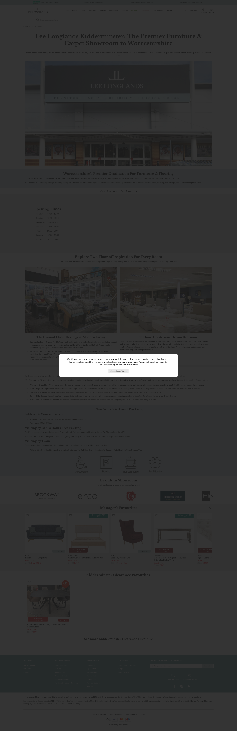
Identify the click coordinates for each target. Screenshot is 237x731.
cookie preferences (129, 364)
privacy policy (132, 362)
